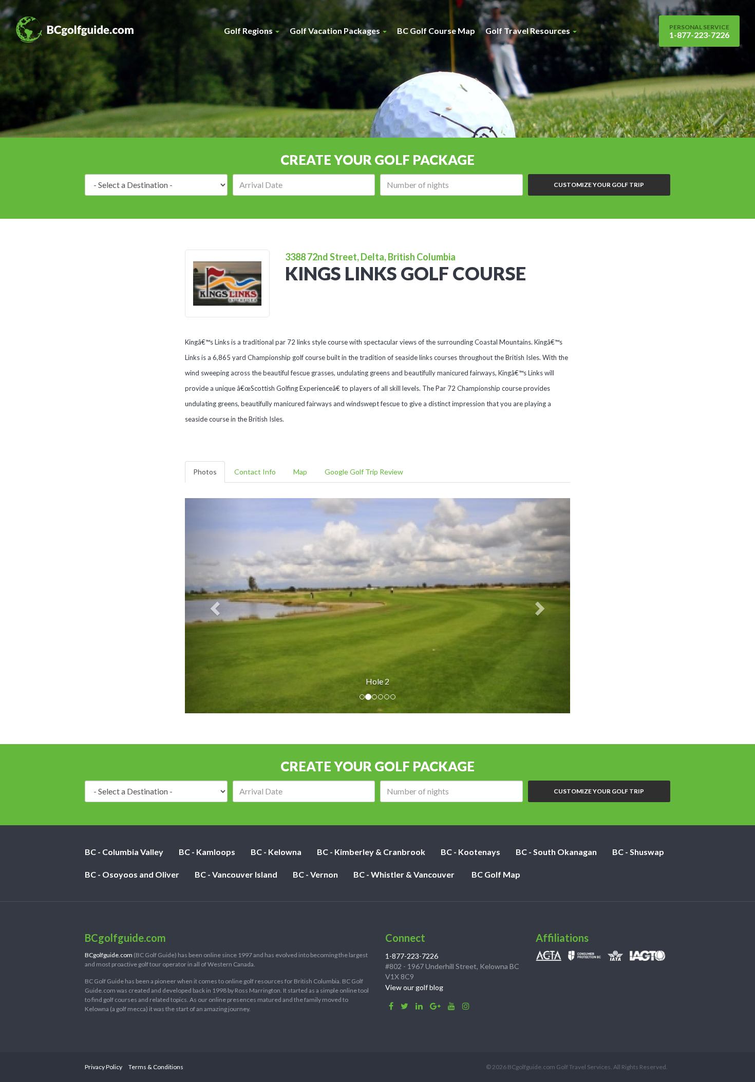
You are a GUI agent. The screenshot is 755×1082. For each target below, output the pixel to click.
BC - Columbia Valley (124, 852)
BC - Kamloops (207, 852)
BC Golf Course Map (436, 30)
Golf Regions (249, 30)
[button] (214, 605)
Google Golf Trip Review (364, 471)
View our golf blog (414, 987)
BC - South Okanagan (556, 852)
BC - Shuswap (638, 852)
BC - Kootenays (470, 852)
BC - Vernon (315, 874)
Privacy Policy (103, 1067)
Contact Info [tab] (255, 471)
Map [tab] (300, 471)
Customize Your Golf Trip (599, 184)
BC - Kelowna (276, 852)
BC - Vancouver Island (236, 874)
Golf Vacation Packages (336, 30)
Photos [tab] (205, 471)
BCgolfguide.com (109, 955)
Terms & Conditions (155, 1067)
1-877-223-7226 (699, 31)
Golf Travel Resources (528, 30)
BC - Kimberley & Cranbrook (371, 852)
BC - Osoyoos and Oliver (132, 874)
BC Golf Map (495, 874)
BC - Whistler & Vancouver (404, 874)
